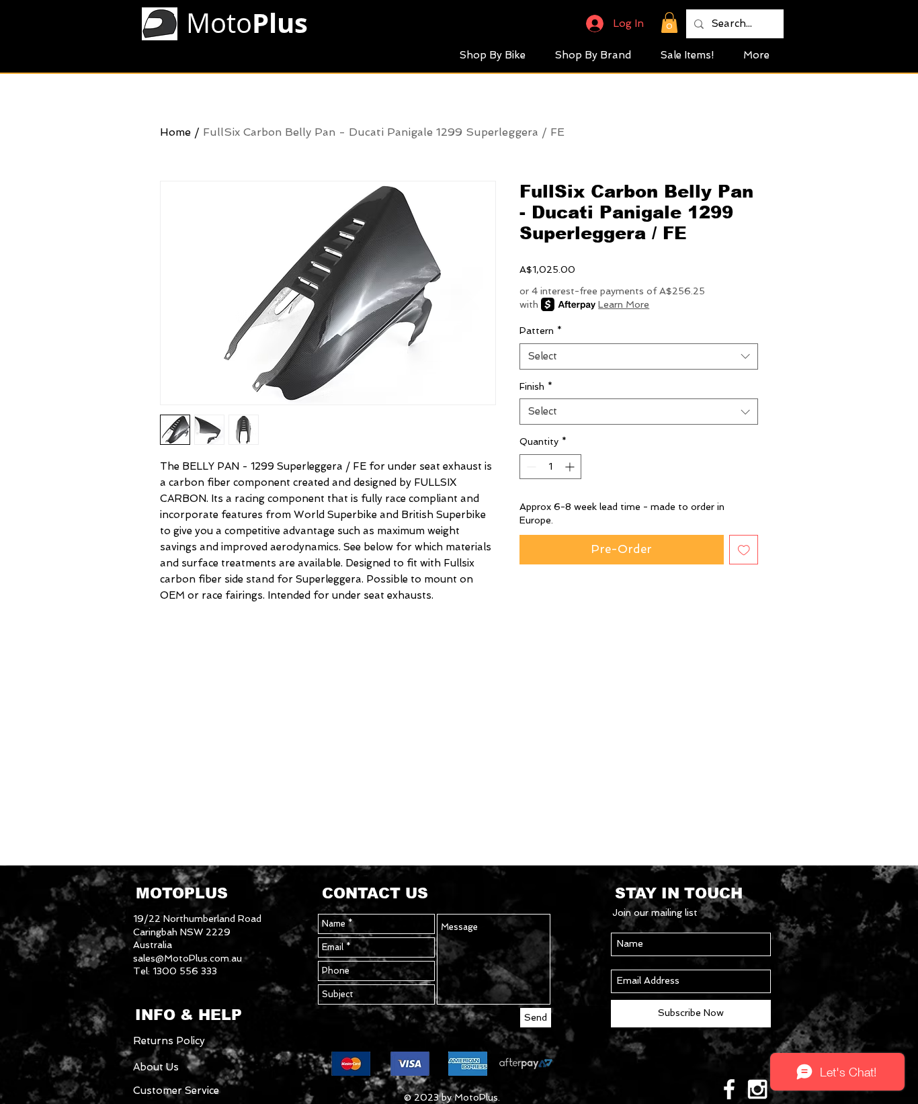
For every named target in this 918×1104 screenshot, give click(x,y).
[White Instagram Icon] (757, 1089)
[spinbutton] (550, 466)
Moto (247, 23)
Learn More (623, 304)
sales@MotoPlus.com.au (187, 958)
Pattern (540, 330)
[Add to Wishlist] (744, 549)
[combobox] (638, 356)
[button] (669, 22)
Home (175, 132)
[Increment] (570, 466)
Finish (535, 386)
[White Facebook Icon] (729, 1089)
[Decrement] (529, 466)
